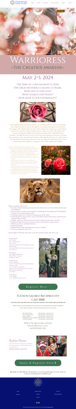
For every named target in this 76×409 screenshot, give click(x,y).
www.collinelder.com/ (44, 374)
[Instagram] (37, 402)
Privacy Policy (50, 407)
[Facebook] (39, 402)
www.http (34, 374)
